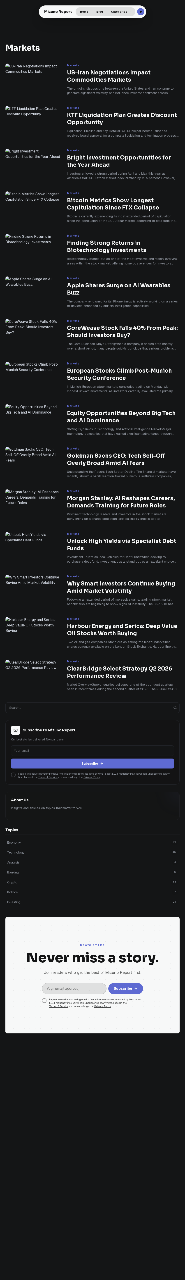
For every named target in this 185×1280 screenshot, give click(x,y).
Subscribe (89, 763)
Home (84, 12)
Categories (119, 12)
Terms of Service (48, 777)
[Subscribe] (140, 11)
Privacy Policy (91, 777)
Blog (99, 12)
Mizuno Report (58, 11)
